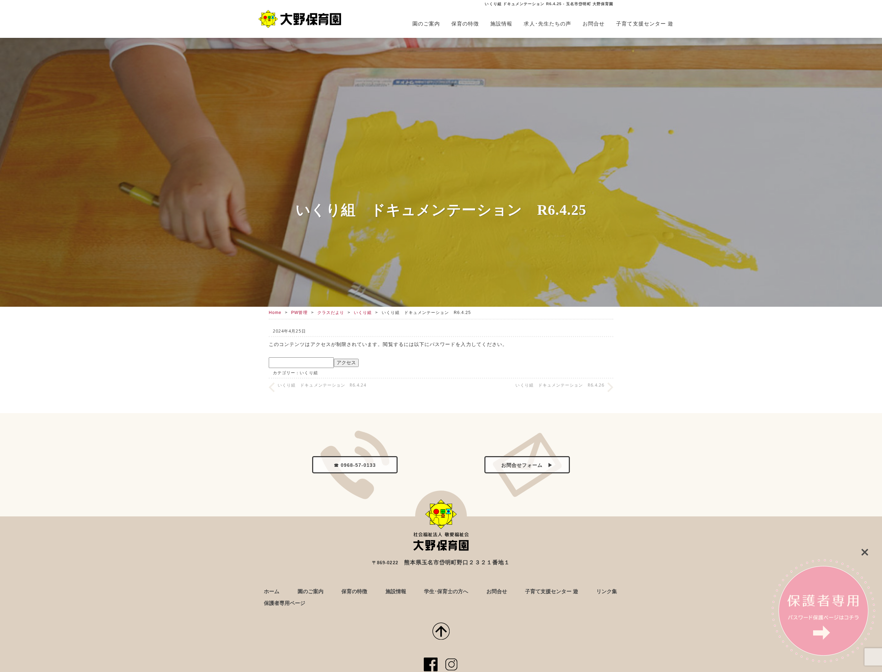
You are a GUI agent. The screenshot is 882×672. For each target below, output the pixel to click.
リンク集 (606, 591)
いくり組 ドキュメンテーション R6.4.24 (322, 385)
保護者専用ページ (284, 603)
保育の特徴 (465, 24)
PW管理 (299, 312)
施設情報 (501, 24)
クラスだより (330, 312)
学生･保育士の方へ (446, 591)
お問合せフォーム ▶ (527, 465)
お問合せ (594, 24)
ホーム (271, 591)
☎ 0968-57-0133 (355, 465)
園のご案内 (426, 24)
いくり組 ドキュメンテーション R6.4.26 (559, 385)
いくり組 (363, 312)
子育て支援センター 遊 (644, 24)
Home (275, 312)
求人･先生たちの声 (547, 24)
